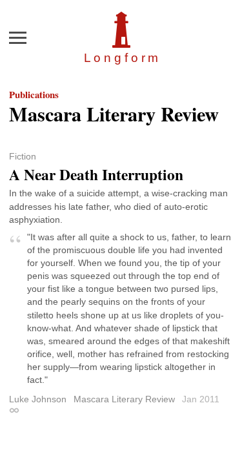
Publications (34, 94)
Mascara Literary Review (124, 399)
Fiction (22, 156)
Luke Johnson (37, 399)
